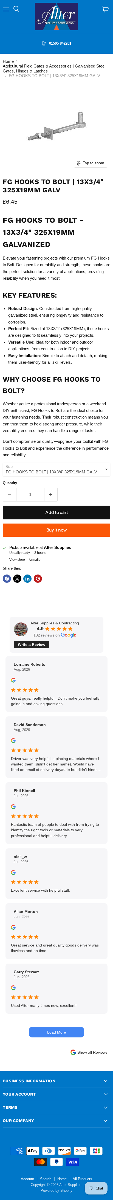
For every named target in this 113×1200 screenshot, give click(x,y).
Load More (56, 1032)
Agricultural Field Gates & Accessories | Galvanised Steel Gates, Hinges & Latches (54, 68)
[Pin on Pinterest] (38, 579)
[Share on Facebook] (7, 579)
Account (27, 1179)
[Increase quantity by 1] (51, 494)
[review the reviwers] (13, 681)
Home (8, 61)
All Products (82, 1179)
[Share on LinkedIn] (27, 579)
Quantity (10, 483)
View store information (26, 560)
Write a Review (31, 644)
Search (45, 1179)
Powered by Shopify (56, 1190)
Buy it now (56, 530)
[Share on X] (17, 579)
